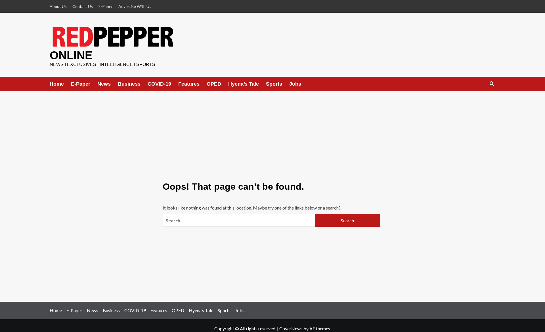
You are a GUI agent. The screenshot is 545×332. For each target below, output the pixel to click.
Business (129, 84)
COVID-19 (159, 84)
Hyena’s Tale (243, 84)
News (104, 84)
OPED (214, 84)
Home (57, 84)
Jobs (295, 84)
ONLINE (71, 55)
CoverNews (291, 328)
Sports (274, 84)
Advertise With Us (134, 6)
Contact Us (82, 6)
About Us (58, 6)
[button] (491, 84)
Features (189, 84)
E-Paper (105, 6)
